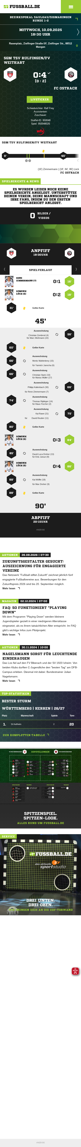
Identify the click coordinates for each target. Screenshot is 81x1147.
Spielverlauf (40, 270)
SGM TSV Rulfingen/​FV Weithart (27, 60)
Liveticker (40, 99)
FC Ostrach (65, 88)
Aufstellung (76, 269)
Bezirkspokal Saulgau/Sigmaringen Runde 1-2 (40, 19)
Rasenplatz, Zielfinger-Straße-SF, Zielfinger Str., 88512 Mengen (40, 45)
